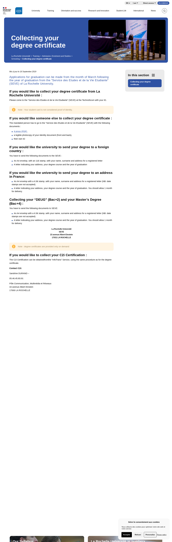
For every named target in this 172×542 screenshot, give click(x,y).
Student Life (121, 11)
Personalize (150, 535)
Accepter (126, 535)
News (153, 11)
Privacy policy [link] (162, 535)
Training (50, 11)
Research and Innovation (98, 11)
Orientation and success (71, 11)
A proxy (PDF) (21, 131)
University (36, 11)
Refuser (138, 535)
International (139, 11)
